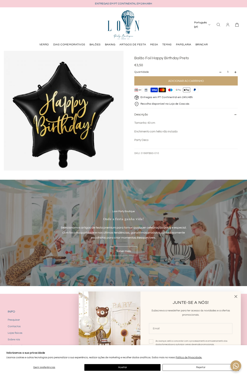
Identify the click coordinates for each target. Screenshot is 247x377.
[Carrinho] (237, 24)
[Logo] (123, 24)
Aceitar (122, 367)
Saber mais (123, 251)
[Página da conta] (227, 24)
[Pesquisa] (218, 24)
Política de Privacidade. (189, 357)
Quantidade (141, 72)
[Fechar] (235, 296)
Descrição (141, 114)
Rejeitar (201, 367)
